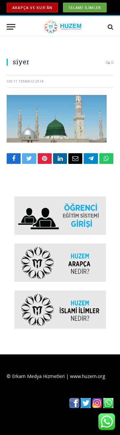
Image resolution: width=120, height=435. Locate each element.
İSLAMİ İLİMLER (85, 7)
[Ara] (109, 26)
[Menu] (11, 26)
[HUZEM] (63, 27)
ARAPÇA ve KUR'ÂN (32, 7)
